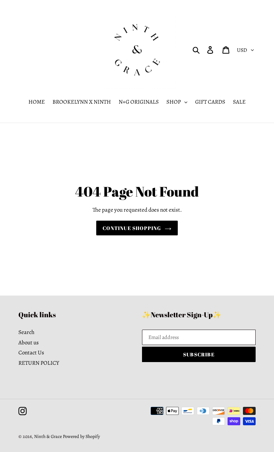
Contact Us (31, 352)
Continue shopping (132, 228)
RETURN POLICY (38, 363)
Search (26, 332)
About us (28, 342)
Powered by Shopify (81, 436)
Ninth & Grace (48, 436)
